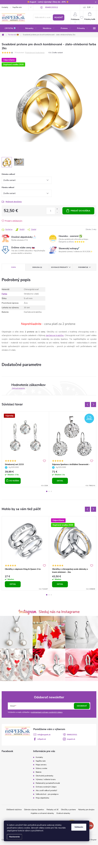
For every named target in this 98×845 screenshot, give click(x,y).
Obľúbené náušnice (14, 809)
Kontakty (5, 7)
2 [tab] (49, 491)
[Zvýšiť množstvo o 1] (57, 209)
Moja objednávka (42, 798)
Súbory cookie (41, 768)
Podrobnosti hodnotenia (34, 53)
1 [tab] (46, 491)
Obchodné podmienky (44, 776)
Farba (4, 293)
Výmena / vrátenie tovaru (46, 779)
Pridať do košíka (80, 210)
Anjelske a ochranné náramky (42, 813)
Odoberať (82, 706)
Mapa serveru (41, 764)
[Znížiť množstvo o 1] (57, 212)
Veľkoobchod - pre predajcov (47, 794)
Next (93, 404)
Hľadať (58, 17)
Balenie (38, 772)
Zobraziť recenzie (18, 388)
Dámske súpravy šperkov (34, 809)
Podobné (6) (83, 267)
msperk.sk (71, 739)
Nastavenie (14, 836)
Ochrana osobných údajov (46, 787)
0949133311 (72, 734)
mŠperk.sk (41, 739)
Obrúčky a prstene (68, 809)
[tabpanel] (25, 449)
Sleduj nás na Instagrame (59, 611)
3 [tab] (51, 491)
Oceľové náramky (63, 813)
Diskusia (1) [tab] (37, 267)
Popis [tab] (13, 267)
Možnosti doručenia (14, 201)
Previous (87, 404)
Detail (60, 481)
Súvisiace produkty (59, 267)
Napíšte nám (17, 7)
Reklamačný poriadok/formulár (48, 783)
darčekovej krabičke (55, 335)
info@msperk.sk (44, 734)
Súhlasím (79, 827)
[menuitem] (12, 28)
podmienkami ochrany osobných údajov (47, 712)
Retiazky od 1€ (52, 809)
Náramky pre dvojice (86, 809)
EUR (88, 7)
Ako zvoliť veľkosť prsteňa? (46, 790)
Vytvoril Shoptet (90, 840)
